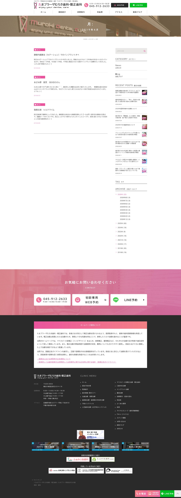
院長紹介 (85, 389)
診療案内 (81, 12)
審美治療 (120, 393)
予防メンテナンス (88, 403)
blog (38, 49)
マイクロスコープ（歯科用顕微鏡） (128, 410)
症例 (118, 407)
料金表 (100, 12)
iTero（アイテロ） (123, 414)
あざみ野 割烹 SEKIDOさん (47, 82)
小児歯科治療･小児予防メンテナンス (94, 407)
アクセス (118, 12)
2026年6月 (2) (125, 204)
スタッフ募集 (121, 418)
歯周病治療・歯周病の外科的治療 (93, 400)
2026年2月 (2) (125, 216)
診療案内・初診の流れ (124, 396)
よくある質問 (121, 403)
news (118, 66)
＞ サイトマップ (37, 480)
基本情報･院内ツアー (89, 393)
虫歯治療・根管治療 (88, 396)
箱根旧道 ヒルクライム (44, 110)
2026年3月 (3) (125, 213)
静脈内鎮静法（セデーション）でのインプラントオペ (56, 55)
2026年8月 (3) (125, 197)
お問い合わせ (121, 421)
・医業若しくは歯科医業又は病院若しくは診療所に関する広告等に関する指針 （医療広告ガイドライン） (76, 362)
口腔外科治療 (121, 385)
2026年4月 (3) (125, 210)
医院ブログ (137, 12)
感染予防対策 (86, 385)
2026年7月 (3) (125, 200)
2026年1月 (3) (125, 219)
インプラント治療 (123, 389)
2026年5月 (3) (125, 207)
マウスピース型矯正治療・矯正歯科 (128, 382)
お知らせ (120, 428)
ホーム (43, 12)
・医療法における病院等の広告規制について (53, 359)
